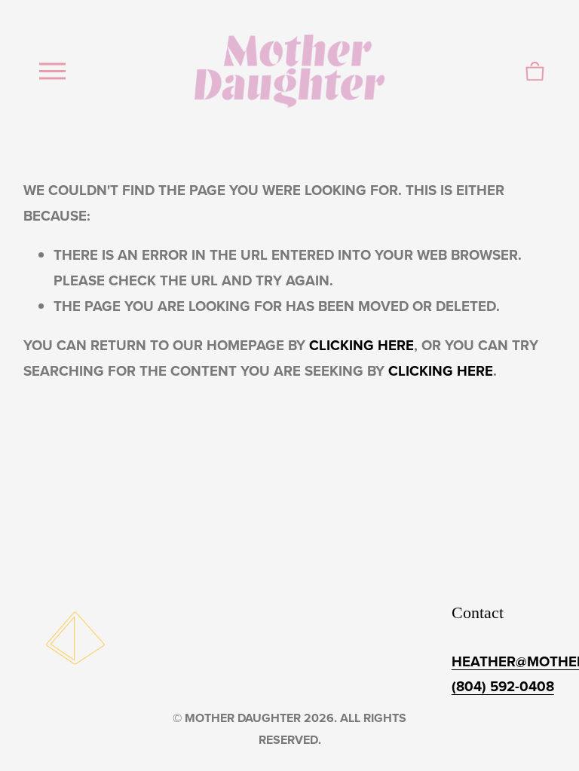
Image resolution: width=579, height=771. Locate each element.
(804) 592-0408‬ (503, 686)
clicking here (361, 345)
